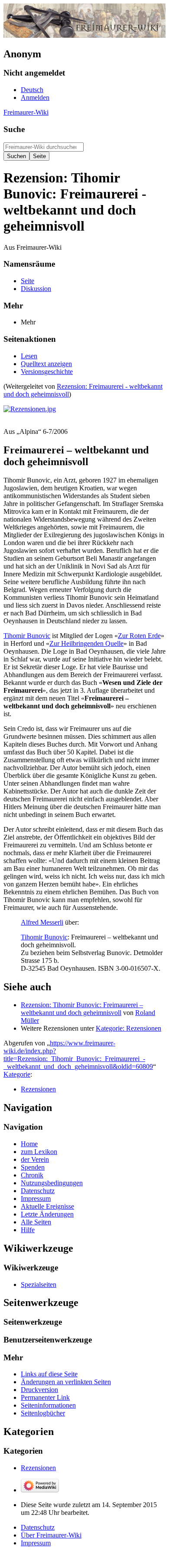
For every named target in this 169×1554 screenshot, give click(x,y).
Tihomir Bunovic (26, 635)
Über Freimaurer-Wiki (51, 1535)
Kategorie (16, 1074)
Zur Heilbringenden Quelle (86, 643)
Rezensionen (38, 1089)
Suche (14, 129)
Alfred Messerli (42, 922)
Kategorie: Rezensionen (128, 1028)
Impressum (36, 1543)
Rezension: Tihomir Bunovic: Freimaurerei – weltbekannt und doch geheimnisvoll (82, 1008)
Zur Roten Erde (139, 635)
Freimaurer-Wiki (26, 112)
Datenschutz (38, 1527)
